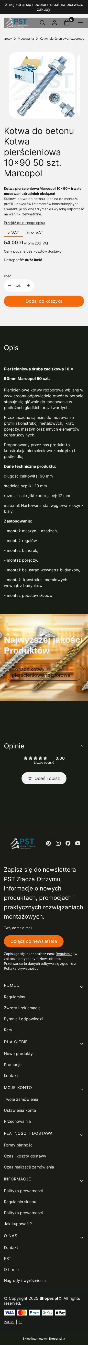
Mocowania (26, 38)
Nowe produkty (18, 1053)
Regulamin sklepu (20, 1201)
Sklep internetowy (42, 1338)
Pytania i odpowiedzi (23, 1018)
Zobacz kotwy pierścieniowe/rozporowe (41, 672)
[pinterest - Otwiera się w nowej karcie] (48, 843)
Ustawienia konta (20, 1110)
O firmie (11, 1269)
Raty (8, 1029)
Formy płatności (18, 1145)
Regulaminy (14, 996)
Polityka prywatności (23, 1190)
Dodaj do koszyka (44, 301)
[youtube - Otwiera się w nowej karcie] (78, 843)
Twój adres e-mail (18, 928)
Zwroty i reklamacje (22, 1007)
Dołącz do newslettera (34, 941)
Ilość (7, 276)
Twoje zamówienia (21, 1099)
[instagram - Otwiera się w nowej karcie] (58, 843)
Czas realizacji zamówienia (29, 1167)
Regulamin (64, 954)
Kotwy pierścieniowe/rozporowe (62, 38)
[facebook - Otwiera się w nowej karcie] (68, 843)
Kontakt (11, 1075)
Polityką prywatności (20, 968)
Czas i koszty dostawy (25, 1156)
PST (7, 1258)
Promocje (13, 1064)
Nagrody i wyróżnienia (25, 1280)
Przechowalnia (17, 1121)
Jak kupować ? (18, 1223)
